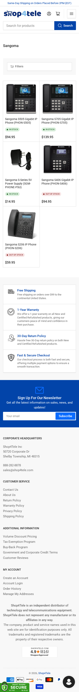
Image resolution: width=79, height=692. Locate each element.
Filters (19, 66)
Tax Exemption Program (19, 542)
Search (68, 25)
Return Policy (12, 500)
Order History (12, 589)
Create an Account (15, 578)
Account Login (13, 583)
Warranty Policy (13, 505)
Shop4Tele (44, 673)
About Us (9, 495)
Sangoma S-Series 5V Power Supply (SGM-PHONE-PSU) (18, 183)
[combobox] (39, 25)
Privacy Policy (12, 511)
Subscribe (65, 416)
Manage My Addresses (18, 594)
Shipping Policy (13, 516)
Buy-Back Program (15, 547)
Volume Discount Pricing (20, 536)
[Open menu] (71, 13)
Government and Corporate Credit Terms (30, 552)
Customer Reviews (15, 558)
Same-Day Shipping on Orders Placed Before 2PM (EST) (39, 3)
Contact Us (10, 490)
